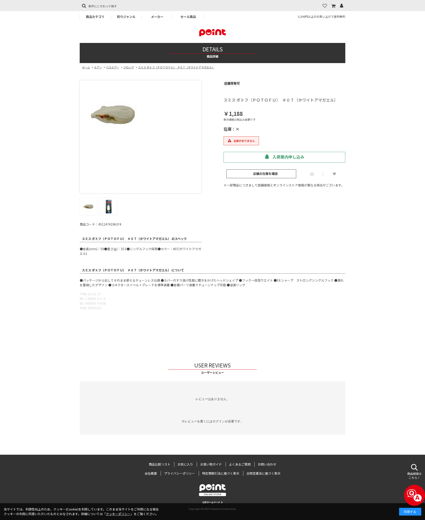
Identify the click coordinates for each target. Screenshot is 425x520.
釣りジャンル (126, 16)
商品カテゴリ (95, 16)
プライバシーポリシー (179, 473)
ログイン (218, 421)
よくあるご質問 (240, 464)
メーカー (157, 16)
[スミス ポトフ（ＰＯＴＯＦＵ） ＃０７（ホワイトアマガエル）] (140, 114)
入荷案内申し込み (288, 157)
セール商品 (188, 16)
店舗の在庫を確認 (265, 173)
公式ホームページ (211, 502)
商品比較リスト (159, 464)
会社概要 (151, 473)
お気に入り (185, 464)
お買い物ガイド (211, 464)
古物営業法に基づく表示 (263, 473)
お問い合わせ (267, 464)
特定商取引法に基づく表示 (220, 473)
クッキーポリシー (118, 514)
